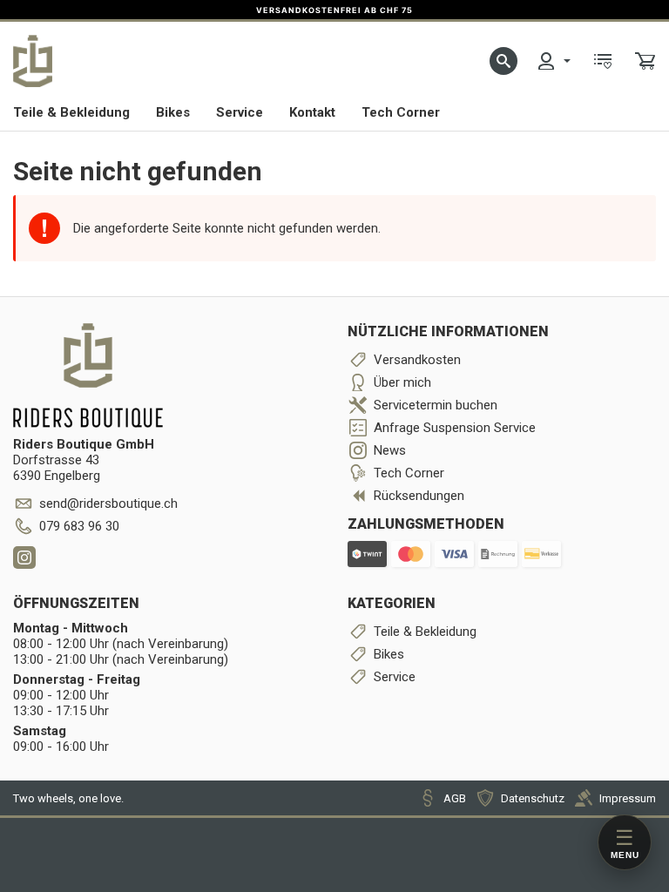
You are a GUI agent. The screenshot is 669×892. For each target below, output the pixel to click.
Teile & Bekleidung (71, 112)
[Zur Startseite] (32, 61)
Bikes (173, 112)
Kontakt (312, 112)
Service (239, 112)
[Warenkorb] (645, 61)
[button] (503, 61)
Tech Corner (401, 112)
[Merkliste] (602, 61)
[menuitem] (553, 61)
